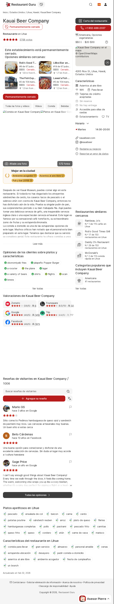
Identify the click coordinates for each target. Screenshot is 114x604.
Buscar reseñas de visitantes (20, 391)
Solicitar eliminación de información (44, 582)
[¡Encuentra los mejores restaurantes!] (21, 4)
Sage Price (19, 462)
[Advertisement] (37, 351)
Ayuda (73, 586)
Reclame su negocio (90, 148)
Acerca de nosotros (72, 582)
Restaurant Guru (67, 592)
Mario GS (18, 407)
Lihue (24, 33)
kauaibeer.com (87, 137)
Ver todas (80, 288)
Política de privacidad (93, 582)
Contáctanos (19, 582)
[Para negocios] (41, 4)
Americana (84, 34)
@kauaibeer (86, 142)
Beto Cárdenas (22, 434)
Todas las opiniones (35, 495)
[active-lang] (99, 4)
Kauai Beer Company (26, 21)
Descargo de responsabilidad (53, 586)
